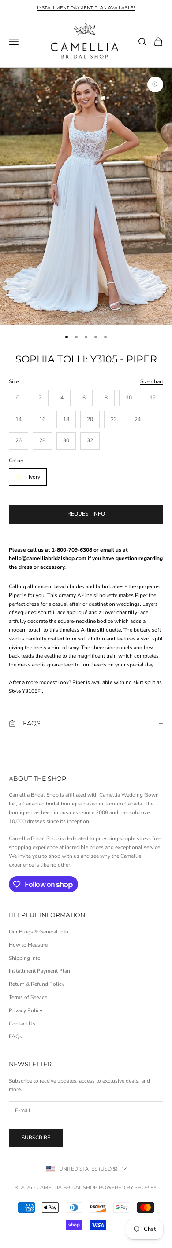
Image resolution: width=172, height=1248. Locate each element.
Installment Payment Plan (39, 970)
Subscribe (36, 1137)
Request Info (86, 513)
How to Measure (28, 944)
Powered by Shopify (128, 1187)
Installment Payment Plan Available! (86, 8)
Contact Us (22, 1023)
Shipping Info (25, 958)
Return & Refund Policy (36, 984)
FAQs (15, 1036)
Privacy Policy (25, 1010)
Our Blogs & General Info (38, 931)
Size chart (151, 381)
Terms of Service (28, 997)
